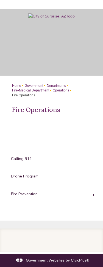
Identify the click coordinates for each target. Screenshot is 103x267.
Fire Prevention (24, 194)
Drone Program (24, 176)
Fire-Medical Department (30, 90)
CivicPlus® (80, 260)
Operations (60, 90)
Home (16, 85)
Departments (56, 85)
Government (33, 85)
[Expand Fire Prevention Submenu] (93, 194)
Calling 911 (21, 158)
